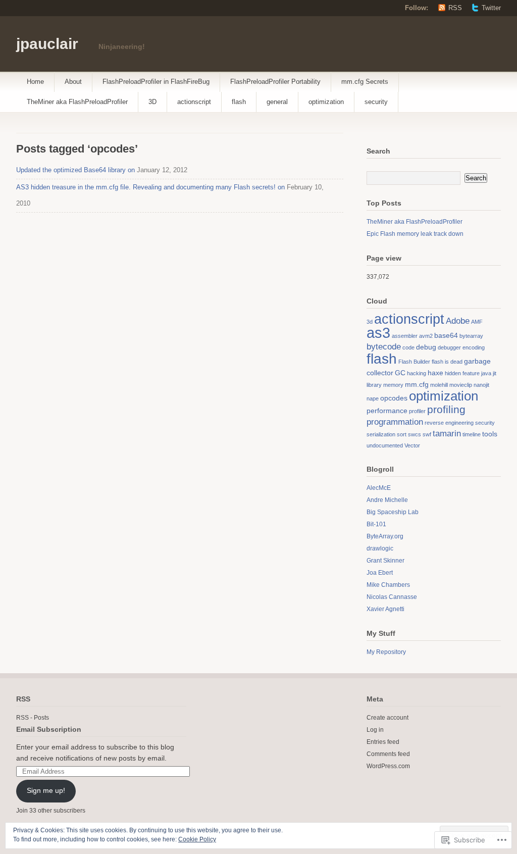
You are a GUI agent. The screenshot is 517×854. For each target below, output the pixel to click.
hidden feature (462, 373)
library (374, 385)
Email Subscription (48, 729)
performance (387, 411)
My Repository (386, 652)
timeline (471, 434)
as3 (378, 332)
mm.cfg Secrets (364, 81)
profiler (417, 411)
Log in (375, 729)
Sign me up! (46, 790)
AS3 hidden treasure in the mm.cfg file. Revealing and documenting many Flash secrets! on (150, 187)
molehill (439, 385)
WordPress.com (388, 766)
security (376, 102)
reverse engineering (449, 423)
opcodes (393, 398)
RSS (455, 8)
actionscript (194, 102)
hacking (416, 373)
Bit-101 (376, 524)
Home (35, 81)
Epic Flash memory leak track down (415, 233)
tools (489, 434)
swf (427, 434)
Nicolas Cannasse (392, 596)
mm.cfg (417, 384)
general (277, 102)
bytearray (471, 336)
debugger (449, 347)
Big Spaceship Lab (393, 512)
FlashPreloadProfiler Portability (275, 81)
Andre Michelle (387, 500)
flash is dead (447, 362)
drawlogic (380, 548)
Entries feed (383, 741)
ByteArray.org (385, 536)
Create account (387, 717)
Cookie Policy (197, 839)
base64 (446, 335)
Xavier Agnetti (385, 609)
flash (239, 102)
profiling (446, 409)
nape (373, 398)
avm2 (426, 336)
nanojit (481, 385)
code (408, 347)
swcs (414, 434)
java (486, 373)
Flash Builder (414, 362)
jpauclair (47, 43)
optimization (326, 102)
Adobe (458, 321)
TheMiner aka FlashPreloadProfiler (77, 102)
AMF (477, 322)
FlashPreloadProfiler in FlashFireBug (156, 81)
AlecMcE (379, 487)
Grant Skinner (385, 560)
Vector (412, 445)
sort (401, 434)
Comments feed (388, 754)
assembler (405, 336)
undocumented (385, 445)
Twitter (491, 8)
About (73, 81)
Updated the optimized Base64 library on (75, 170)
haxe (435, 373)
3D (152, 102)
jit (494, 373)
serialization (381, 434)
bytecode (384, 346)
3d (370, 322)
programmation (395, 422)
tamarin (447, 433)
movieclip (460, 385)
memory (393, 385)
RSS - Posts (32, 717)
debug (426, 347)
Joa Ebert (380, 572)
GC (400, 373)
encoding (473, 347)
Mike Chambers (388, 584)
